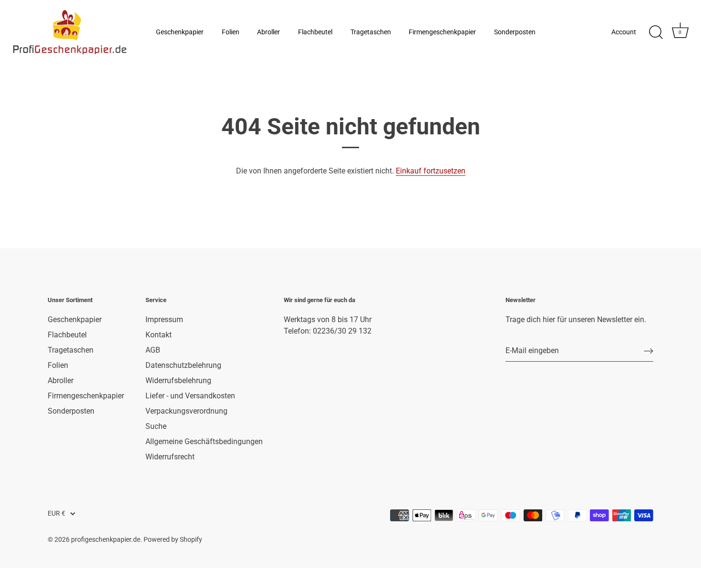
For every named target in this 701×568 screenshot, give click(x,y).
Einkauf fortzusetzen (430, 170)
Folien (230, 32)
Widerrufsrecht (170, 456)
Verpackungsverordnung (186, 411)
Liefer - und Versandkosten (190, 395)
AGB (152, 350)
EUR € (56, 513)
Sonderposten (515, 32)
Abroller (268, 32)
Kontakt (158, 334)
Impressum (164, 319)
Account (623, 32)
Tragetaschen (370, 32)
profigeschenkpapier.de (105, 539)
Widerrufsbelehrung (178, 380)
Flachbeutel (315, 32)
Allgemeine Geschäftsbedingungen (204, 441)
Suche (155, 426)
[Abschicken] (648, 351)
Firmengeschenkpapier (442, 32)
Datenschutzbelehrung (183, 365)
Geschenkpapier (180, 32)
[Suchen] (655, 32)
